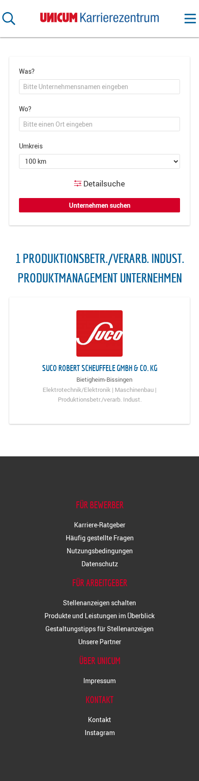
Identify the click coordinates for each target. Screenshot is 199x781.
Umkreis (31, 145)
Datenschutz (99, 563)
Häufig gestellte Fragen (100, 537)
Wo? (25, 108)
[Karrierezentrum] (99, 15)
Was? (27, 71)
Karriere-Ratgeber (99, 524)
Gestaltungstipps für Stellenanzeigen (99, 628)
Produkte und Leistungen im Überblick (99, 615)
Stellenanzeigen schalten (99, 602)
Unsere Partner (99, 641)
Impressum (99, 680)
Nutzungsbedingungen (100, 550)
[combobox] (99, 86)
